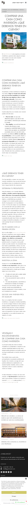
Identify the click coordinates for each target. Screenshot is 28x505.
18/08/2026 (4, 413)
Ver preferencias (14, 500)
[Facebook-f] (8, 472)
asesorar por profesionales (19, 232)
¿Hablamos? (6, 454)
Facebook (9, 382)
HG (11, 413)
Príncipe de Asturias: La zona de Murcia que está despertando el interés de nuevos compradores (12, 418)
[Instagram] (6, 472)
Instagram (4, 382)
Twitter (23, 380)
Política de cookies (7, 503)
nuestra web (10, 380)
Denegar (14, 496)
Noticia (12, 439)
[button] (26, 478)
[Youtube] (11, 472)
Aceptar (14, 492)
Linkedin (15, 382)
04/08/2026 (4, 439)
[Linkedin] (1, 472)
